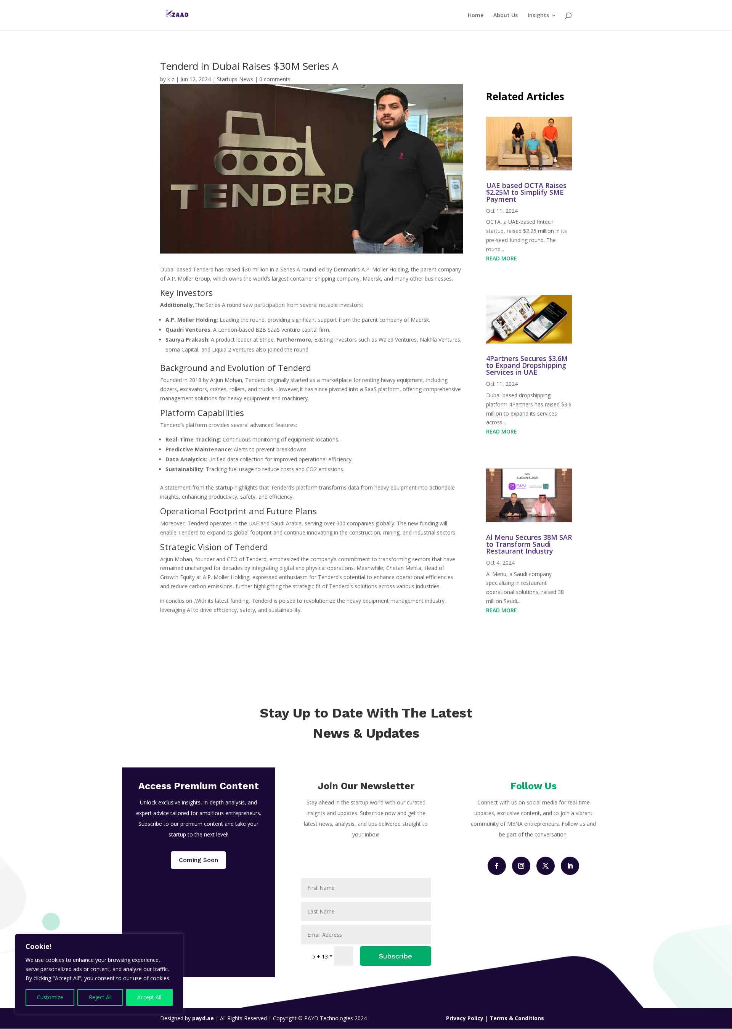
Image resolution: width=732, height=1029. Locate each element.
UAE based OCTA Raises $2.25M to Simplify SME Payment (526, 192)
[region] (99, 974)
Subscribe (395, 956)
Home (475, 16)
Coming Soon (198, 860)
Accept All (149, 997)
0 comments (275, 79)
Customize (50, 997)
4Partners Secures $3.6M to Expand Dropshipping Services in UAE (527, 365)
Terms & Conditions (517, 1018)
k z (170, 79)
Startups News (235, 79)
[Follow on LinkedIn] (570, 866)
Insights (538, 16)
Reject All (100, 997)
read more (501, 258)
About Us (505, 16)
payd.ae (203, 1018)
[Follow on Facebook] (497, 866)
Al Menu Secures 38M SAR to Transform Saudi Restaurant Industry (529, 544)
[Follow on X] (545, 866)
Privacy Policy (465, 1018)
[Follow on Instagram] (521, 866)
